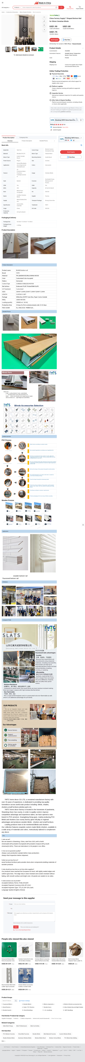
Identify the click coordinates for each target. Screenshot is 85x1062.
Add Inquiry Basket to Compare (25, 55)
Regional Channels (67, 1047)
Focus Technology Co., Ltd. (32, 1055)
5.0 (66, 140)
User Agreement (51, 1055)
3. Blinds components (48, 1004)
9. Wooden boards (6, 1010)
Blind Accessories (37, 12)
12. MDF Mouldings (68, 1010)
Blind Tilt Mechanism (21, 1026)
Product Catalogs (25, 1000)
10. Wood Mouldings (27, 1010)
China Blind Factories (23, 1034)
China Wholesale (41, 1047)
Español (18, 1050)
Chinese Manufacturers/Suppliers (27, 1047)
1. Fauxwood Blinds (7, 1004)
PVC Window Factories (9, 1034)
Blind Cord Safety (34, 1026)
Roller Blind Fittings (8, 1026)
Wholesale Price (49, 1047)
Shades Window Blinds (9, 1038)
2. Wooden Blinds (26, 1004)
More (3, 1041)
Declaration (59, 1055)
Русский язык (37, 1050)
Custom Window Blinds (65, 1034)
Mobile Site (39, 1048)
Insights (46, 1048)
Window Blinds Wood (40, 1038)
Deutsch (49, 1050)
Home (3, 12)
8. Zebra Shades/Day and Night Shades (73, 1007)
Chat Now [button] (67, 40)
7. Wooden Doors (46, 1007)
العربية (61, 1050)
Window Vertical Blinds (55, 1038)
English (13, 1050)
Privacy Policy (67, 1055)
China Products (15, 1047)
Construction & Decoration (12, 12)
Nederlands (55, 1050)
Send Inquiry (54, 40)
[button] (51, 140)
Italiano (43, 1050)
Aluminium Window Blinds (24, 1038)
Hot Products (7, 1047)
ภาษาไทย (79, 1050)
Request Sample (76, 43)
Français (30, 1050)
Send (16, 927)
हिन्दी (74, 1050)
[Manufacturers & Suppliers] (42, 3)
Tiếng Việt (40, 1051)
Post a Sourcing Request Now (22, 930)
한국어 (65, 1050)
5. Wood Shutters (6, 1007)
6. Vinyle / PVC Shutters (28, 1007)
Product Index (76, 1047)
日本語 (70, 1050)
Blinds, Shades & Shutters (25, 12)
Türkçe (34, 1051)
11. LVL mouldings (47, 1010)
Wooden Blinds (36, 1034)
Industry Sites (58, 1047)
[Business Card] (81, 145)
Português (24, 1050)
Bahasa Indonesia (48, 1051)
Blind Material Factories (50, 1034)
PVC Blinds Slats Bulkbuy (70, 1038)
